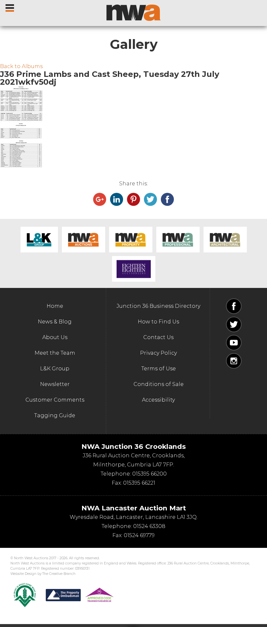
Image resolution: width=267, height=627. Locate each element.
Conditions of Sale (159, 384)
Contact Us (158, 337)
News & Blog (55, 322)
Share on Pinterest (133, 199)
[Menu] (10, 6)
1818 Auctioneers (133, 269)
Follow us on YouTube (234, 342)
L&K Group (39, 239)
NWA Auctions (83, 239)
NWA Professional (178, 239)
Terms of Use (158, 368)
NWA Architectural (225, 239)
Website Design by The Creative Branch (43, 574)
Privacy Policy (158, 353)
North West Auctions (133, 13)
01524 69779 (139, 535)
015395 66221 (139, 483)
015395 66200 (149, 474)
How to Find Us (158, 322)
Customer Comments (54, 400)
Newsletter (55, 384)
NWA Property (130, 239)
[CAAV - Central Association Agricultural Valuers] (25, 595)
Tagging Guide (54, 415)
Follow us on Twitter (234, 324)
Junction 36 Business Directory (158, 306)
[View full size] (133, 104)
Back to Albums (21, 66)
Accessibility (158, 400)
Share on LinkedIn (116, 199)
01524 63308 (149, 526)
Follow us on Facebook (234, 306)
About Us (54, 337)
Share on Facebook (167, 199)
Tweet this (150, 199)
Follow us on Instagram (234, 361)
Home (55, 306)
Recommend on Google (99, 199)
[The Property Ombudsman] (80, 595)
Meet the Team (55, 353)
